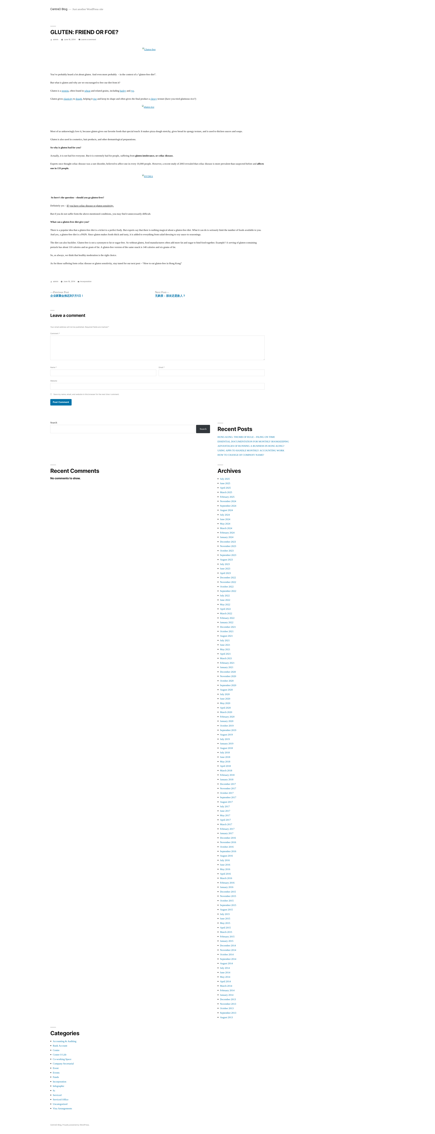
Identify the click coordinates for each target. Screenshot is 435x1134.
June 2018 (225, 757)
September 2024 (228, 505)
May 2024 (225, 523)
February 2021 (227, 662)
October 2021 (227, 631)
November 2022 (228, 582)
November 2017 (228, 788)
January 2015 (226, 941)
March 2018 (226, 770)
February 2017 (227, 828)
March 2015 (226, 932)
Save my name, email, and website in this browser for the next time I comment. (86, 394)
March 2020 (226, 712)
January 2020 (226, 721)
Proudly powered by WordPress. (75, 1125)
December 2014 (228, 945)
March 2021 (226, 658)
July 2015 (225, 914)
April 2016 (225, 873)
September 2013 (228, 1012)
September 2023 (228, 555)
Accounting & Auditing (64, 1041)
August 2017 (226, 802)
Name (53, 367)
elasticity (68, 98)
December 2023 (228, 541)
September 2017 (228, 797)
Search (53, 422)
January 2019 (226, 743)
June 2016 (225, 864)
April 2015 (225, 927)
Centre (56, 1050)
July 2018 (225, 752)
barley (123, 90)
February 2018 (227, 775)
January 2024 (226, 537)
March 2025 (226, 492)
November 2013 (228, 1003)
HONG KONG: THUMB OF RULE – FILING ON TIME (246, 437)
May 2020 (225, 703)
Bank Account (60, 1045)
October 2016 (227, 846)
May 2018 (225, 761)
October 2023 (227, 550)
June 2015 (225, 918)
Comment (55, 333)
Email (162, 367)
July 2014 (225, 968)
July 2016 (225, 860)
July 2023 (225, 564)
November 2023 (228, 546)
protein (65, 90)
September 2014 (228, 959)
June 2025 (225, 483)
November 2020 (228, 676)
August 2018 (226, 748)
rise (95, 98)
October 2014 (227, 954)
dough (79, 98)
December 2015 (228, 891)
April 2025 (225, 487)
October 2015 (227, 900)
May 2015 (225, 923)
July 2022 (225, 595)
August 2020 (226, 689)
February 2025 (227, 496)
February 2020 (227, 716)
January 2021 (226, 667)
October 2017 (227, 793)
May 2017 (225, 815)
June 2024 (225, 519)
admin (55, 39)
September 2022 (228, 591)
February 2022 (227, 618)
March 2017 (226, 824)
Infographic (58, 1086)
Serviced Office (60, 1099)
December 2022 (228, 577)
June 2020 (225, 698)
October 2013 (227, 1008)
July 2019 (225, 739)
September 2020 (228, 685)
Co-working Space (62, 1059)
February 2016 (227, 882)
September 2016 (228, 851)
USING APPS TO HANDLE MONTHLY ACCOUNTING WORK (251, 450)
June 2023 (225, 568)
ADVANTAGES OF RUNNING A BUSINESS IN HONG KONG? (251, 446)
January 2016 (226, 887)
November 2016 (228, 842)
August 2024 (226, 510)
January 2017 (226, 833)
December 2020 (228, 671)
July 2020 (225, 694)
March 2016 (226, 878)
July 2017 (225, 806)
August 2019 (226, 734)
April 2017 (225, 819)
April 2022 (225, 609)
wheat (87, 90)
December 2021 (228, 627)
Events (56, 1072)
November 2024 (228, 501)
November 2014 (228, 950)
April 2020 (225, 707)
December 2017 (228, 784)
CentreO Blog (58, 9)
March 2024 (226, 528)
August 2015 (226, 909)
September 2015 (228, 905)
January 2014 (226, 995)
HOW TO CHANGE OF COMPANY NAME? (241, 455)
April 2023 (225, 573)
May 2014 (225, 977)
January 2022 (226, 622)
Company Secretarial (63, 1063)
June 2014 (225, 972)
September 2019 (228, 730)
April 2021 (225, 653)
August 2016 (226, 855)
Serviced (57, 1095)
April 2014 (225, 981)
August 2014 (226, 963)
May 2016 (225, 869)
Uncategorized (60, 1104)
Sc (54, 1090)
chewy (153, 98)
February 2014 (227, 990)
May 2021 (225, 649)
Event (56, 1068)
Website (53, 381)
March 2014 (226, 985)
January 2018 (226, 779)
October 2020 (227, 680)
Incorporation (85, 281)
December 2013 (228, 999)
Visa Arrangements (62, 1108)
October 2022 (227, 586)
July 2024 (225, 514)
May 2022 (225, 604)
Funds (56, 1077)
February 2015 (227, 936)
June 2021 (225, 644)
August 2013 (226, 1017)
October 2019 (227, 725)
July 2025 (225, 478)
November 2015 (228, 896)
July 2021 (225, 640)
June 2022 (225, 600)
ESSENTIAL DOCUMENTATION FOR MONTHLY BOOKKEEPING (253, 441)
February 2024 (227, 532)
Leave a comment (88, 39)
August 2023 (226, 559)
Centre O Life (59, 1054)
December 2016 (228, 837)
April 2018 (225, 766)
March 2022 (226, 613)
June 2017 (225, 810)
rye (132, 90)
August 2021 (226, 635)
